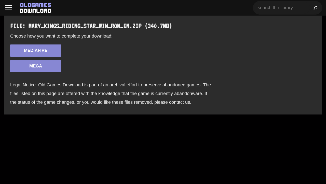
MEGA (35, 66)
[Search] (315, 8)
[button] (8, 8)
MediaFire (35, 50)
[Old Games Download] (35, 8)
